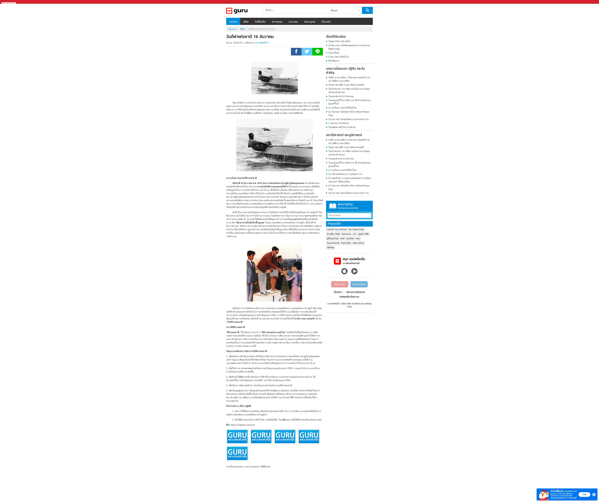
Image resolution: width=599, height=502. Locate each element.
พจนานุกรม (309, 22)
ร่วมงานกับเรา (359, 284)
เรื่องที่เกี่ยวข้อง (336, 37)
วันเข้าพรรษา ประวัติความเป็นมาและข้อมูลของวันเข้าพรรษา (349, 91)
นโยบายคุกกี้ (572, 498)
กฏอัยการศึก (363, 234)
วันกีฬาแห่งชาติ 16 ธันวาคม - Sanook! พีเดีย (242, 11)
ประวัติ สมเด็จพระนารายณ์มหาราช (345, 174)
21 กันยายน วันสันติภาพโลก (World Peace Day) (348, 113)
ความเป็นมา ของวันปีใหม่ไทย (342, 107)
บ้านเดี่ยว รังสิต (333, 234)
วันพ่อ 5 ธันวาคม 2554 (339, 41)
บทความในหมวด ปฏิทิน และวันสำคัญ (345, 71)
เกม (354, 234)
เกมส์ (342, 238)
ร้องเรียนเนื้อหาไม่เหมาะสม (349, 296)
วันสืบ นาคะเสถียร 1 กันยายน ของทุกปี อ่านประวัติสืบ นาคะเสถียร (349, 79)
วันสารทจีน (346, 243)
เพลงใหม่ (350, 238)
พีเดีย (245, 22)
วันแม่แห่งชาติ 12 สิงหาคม (341, 96)
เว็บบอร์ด (326, 22)
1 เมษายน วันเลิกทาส (338, 123)
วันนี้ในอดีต (260, 22)
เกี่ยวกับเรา (338, 292)
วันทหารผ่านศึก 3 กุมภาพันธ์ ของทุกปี (346, 85)
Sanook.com (9, 2)
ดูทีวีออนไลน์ (332, 238)
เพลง (358, 238)
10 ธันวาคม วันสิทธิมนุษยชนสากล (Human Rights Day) (349, 47)
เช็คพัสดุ (330, 247)
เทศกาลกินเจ (358, 243)
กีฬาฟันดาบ (334, 61)
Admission (346, 234)
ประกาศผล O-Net (356, 229)
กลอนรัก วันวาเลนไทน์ (337, 229)
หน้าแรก (233, 22)
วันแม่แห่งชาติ (333, 243)
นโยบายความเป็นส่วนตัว (558, 498)
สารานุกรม (277, 22)
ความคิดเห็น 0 (262, 43)
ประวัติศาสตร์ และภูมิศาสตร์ (344, 135)
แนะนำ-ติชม (339, 284)
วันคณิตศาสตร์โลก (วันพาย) (342, 127)
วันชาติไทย (333, 53)
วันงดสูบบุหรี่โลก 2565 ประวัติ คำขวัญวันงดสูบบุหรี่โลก (349, 102)
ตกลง (584, 494)
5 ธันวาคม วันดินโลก (338, 56)
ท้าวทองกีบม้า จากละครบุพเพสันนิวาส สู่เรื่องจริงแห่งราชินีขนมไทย (349, 180)
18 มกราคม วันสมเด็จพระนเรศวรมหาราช (348, 119)
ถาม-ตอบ (293, 22)
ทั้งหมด (334, 10)
